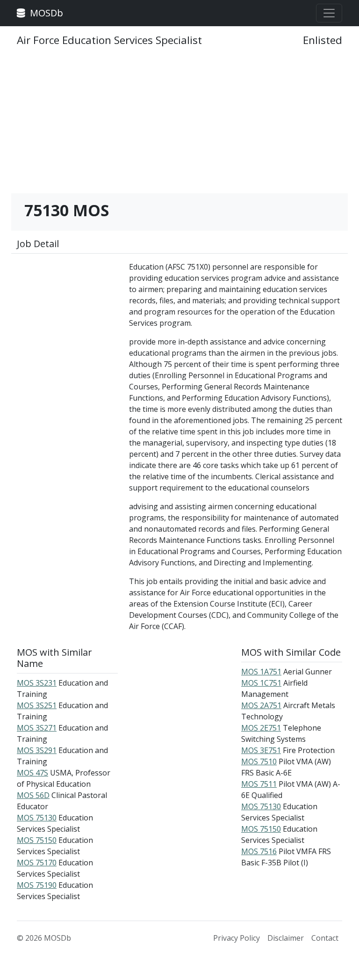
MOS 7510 (259, 761)
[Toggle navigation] (329, 13)
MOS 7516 (259, 851)
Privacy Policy (236, 938)
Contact (324, 938)
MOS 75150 (37, 840)
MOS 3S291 (37, 750)
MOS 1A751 (261, 671)
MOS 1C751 (261, 683)
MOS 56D (33, 795)
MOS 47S (32, 773)
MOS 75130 (37, 817)
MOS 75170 (37, 862)
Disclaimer (285, 938)
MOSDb (45, 13)
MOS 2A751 (261, 705)
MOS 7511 (259, 784)
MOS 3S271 (37, 728)
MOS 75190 (37, 885)
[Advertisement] (179, 124)
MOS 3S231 (37, 683)
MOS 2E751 (261, 728)
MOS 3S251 (37, 705)
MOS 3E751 (261, 750)
